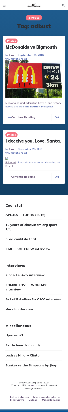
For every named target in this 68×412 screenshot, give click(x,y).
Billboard (10, 162)
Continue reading (23, 117)
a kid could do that (20, 239)
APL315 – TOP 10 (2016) (25, 215)
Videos (33, 400)
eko (11, 55)
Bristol (9, 166)
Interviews (17, 400)
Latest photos (19, 397)
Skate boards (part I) (22, 345)
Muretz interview (19, 309)
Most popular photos (47, 397)
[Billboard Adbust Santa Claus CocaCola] (6, 158)
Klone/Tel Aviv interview (24, 275)
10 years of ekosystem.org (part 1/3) (31, 227)
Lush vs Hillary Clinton (23, 355)
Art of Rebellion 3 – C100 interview (33, 299)
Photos (11, 40)
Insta (34, 385)
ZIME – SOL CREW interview (27, 249)
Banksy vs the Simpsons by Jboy (31, 365)
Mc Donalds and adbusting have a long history (33, 103)
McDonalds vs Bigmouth (31, 47)
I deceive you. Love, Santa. (33, 141)
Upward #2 (14, 335)
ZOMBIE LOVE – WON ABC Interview (26, 287)
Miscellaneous (51, 400)
